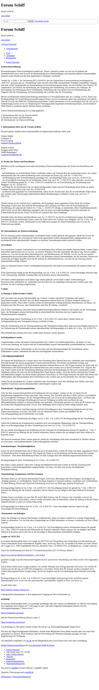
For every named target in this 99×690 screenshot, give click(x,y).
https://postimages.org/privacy (13, 622)
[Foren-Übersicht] (8, 44)
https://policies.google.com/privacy (15, 590)
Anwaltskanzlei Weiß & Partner (41, 645)
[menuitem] (8, 53)
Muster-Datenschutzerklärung (13, 645)
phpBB (14, 668)
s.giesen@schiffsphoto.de (11, 155)
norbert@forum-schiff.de (11, 143)
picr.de (28, 641)
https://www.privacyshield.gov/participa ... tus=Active (23, 555)
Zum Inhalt (5, 16)
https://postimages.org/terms (12, 613)
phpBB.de (29, 672)
